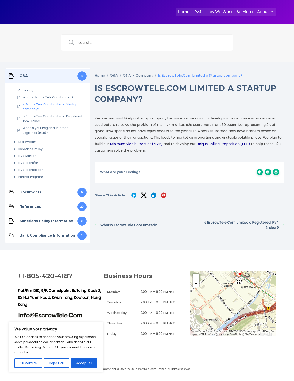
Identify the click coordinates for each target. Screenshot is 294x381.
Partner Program (30, 177)
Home (183, 11)
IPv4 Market (27, 156)
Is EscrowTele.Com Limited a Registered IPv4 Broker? (52, 118)
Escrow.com (27, 142)
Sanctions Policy (30, 149)
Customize (28, 363)
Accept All (84, 363)
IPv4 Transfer (28, 163)
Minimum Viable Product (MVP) (136, 143)
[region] (56, 347)
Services (245, 11)
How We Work (219, 11)
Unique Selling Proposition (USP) (223, 143)
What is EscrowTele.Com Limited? (48, 97)
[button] (196, 277)
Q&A (114, 75)
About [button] (263, 11)
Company (25, 90)
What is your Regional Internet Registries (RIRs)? (45, 130)
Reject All (56, 363)
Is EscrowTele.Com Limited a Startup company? (50, 106)
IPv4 (197, 11)
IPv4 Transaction (30, 170)
